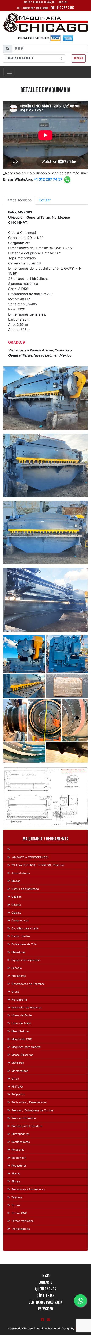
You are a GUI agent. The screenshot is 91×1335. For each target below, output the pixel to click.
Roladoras (17, 1149)
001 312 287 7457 (62, 8)
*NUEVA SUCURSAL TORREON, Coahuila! (38, 865)
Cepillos (16, 896)
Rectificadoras (20, 1141)
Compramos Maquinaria (45, 1302)
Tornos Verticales (22, 1221)
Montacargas (19, 1070)
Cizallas (16, 912)
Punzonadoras (20, 1134)
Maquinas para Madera (25, 1047)
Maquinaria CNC (21, 1039)
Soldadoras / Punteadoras (28, 1189)
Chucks (16, 904)
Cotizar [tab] (45, 200)
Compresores (20, 920)
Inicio (46, 1276)
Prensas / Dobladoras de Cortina (32, 1110)
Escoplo (16, 968)
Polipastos (18, 1094)
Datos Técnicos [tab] (19, 200)
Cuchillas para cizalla (24, 928)
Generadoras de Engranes (28, 983)
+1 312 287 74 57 (48, 179)
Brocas (15, 881)
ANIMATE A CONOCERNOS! (29, 857)
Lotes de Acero (21, 1023)
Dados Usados (20, 936)
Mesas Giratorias (22, 1054)
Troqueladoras (20, 1228)
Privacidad (45, 1309)
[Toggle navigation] (9, 72)
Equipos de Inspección (25, 960)
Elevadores (18, 952)
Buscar (78, 58)
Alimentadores (20, 873)
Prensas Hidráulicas (23, 1118)
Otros (15, 1078)
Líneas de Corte (21, 1015)
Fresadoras (18, 975)
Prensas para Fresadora (26, 1126)
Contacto (45, 1282)
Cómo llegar (45, 1295)
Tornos (15, 1205)
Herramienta (19, 999)
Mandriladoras (20, 1031)
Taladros (16, 1197)
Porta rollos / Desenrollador (29, 1102)
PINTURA (17, 1086)
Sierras (15, 1173)
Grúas (15, 991)
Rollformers (18, 1157)
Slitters (16, 1181)
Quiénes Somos (45, 1289)
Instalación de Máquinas (26, 1007)
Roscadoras (19, 1165)
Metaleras (17, 1062)
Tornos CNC (19, 1213)
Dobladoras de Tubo (24, 944)
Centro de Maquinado (25, 888)
